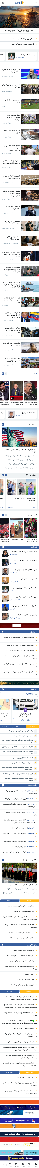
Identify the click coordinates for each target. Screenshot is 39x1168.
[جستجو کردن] (36, 2)
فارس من (33, 689)
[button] (36, 373)
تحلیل (34, 424)
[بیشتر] (3, 1165)
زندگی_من (32, 475)
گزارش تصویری (31, 860)
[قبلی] (6, 373)
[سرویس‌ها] (3, 2)
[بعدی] (3, 373)
